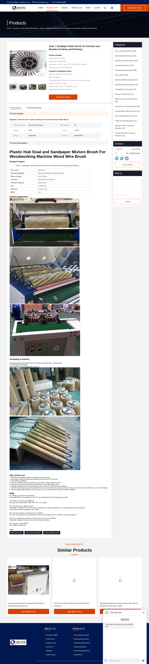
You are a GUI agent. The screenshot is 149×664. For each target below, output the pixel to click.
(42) (124, 127)
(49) (127, 111)
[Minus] (143, 612)
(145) (124, 65)
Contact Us (50, 647)
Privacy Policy (51, 654)
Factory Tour (50, 639)
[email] (126, 158)
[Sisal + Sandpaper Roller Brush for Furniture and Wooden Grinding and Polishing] (28, 63)
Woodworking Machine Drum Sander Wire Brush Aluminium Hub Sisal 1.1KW (73, 604)
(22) (124, 94)
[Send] (143, 660)
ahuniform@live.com (41, 2)
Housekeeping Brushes (82, 651)
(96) (126, 70)
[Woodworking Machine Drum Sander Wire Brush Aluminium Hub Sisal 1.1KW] (74, 580)
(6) (126, 85)
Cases (97, 8)
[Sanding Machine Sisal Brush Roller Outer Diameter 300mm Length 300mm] (120, 580)
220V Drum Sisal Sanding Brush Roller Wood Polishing (25, 604)
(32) (126, 80)
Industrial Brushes (80, 647)
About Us (75, 8)
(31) (125, 89)
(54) (127, 106)
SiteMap (49, 651)
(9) (126, 116)
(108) (125, 51)
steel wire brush (16, 533)
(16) (125, 134)
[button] (44, 87)
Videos (64, 8)
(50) (126, 100)
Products (51, 8)
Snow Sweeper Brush (81, 635)
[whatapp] (122, 158)
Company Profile (51, 635)
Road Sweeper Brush (81, 639)
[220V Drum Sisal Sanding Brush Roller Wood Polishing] (28, 580)
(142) (125, 56)
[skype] (116, 158)
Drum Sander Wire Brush (29, 28)
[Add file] (105, 660)
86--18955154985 (59, 2)
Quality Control (51, 643)
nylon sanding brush (52, 533)
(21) (126, 121)
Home (40, 8)
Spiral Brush (78, 654)
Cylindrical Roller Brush (82, 643)
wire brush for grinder (33, 533)
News (88, 8)
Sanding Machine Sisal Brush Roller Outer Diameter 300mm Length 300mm (120, 604)
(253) (126, 61)
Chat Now (127, 164)
